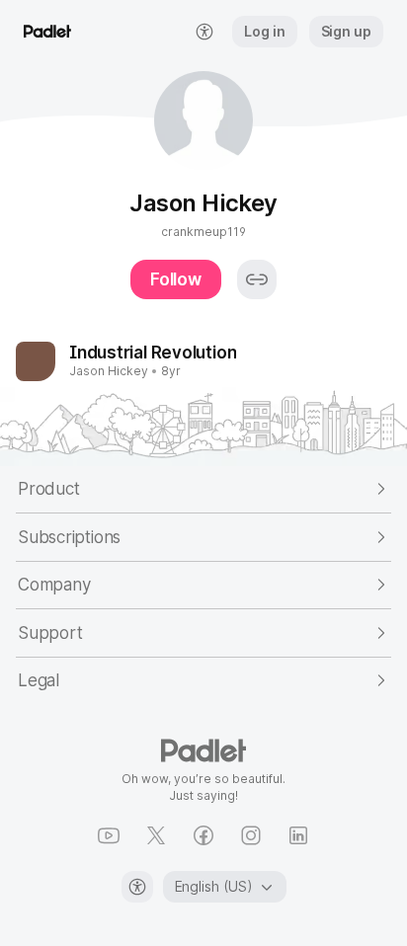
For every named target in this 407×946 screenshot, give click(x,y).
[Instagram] (251, 835)
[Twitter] (156, 835)
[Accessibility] (137, 887)
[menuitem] (204, 31)
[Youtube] (109, 835)
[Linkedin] (298, 835)
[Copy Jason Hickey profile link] (257, 279)
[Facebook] (203, 835)
